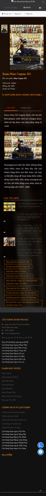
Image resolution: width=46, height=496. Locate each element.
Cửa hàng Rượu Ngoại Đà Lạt (13, 353)
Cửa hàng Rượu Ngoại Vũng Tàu (14, 350)
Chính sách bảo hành (10, 416)
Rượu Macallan (7, 381)
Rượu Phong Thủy (9, 392)
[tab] (11, 108)
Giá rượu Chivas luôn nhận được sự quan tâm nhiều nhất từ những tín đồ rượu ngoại (30, 252)
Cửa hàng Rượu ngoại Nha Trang (14, 348)
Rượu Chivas (6, 373)
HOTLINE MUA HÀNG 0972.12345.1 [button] (23, 94)
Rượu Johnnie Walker (10, 377)
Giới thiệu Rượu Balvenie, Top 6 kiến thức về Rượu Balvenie (30, 205)
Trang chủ (7, 14)
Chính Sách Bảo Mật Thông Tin (14, 420)
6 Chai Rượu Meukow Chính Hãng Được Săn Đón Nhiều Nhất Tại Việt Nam (30, 241)
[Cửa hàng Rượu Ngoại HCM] (23, 1)
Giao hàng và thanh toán (11, 423)
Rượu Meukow (7, 388)
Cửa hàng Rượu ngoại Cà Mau (13, 356)
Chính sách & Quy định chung (13, 412)
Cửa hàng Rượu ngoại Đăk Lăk (13, 359)
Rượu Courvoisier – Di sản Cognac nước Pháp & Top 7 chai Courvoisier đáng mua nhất (30, 229)
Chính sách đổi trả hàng (11, 427)
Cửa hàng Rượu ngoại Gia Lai (13, 362)
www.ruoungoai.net (12, 333)
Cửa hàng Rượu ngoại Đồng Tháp (14, 345)
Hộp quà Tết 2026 (9, 400)
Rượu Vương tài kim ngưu (11, 396)
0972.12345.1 (12, 7)
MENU (28, 7)
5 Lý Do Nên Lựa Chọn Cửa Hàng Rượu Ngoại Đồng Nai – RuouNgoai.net (30, 217)
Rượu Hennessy (8, 384)
